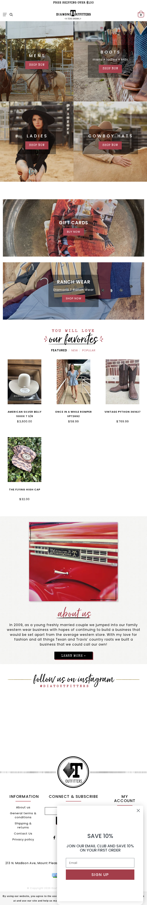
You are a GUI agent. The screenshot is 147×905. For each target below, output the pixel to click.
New (74, 350)
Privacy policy (23, 839)
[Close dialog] (138, 810)
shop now (37, 65)
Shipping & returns (23, 825)
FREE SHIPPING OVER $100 (73, 2)
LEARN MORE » (73, 656)
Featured (59, 350)
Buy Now (73, 232)
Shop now (37, 145)
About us (23, 807)
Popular (89, 350)
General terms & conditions (23, 815)
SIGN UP (100, 874)
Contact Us (23, 833)
